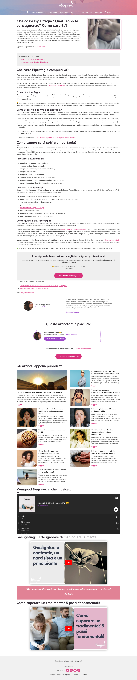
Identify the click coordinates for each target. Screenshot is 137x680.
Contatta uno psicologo (67, 275)
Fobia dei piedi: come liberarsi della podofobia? (103, 410)
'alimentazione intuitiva (112, 240)
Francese (76, 675)
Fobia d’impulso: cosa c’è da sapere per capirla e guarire (103, 452)
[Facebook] (67, 670)
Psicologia (53, 12)
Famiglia (98, 12)
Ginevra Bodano (41, 47)
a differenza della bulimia (56, 85)
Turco (85, 675)
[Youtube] (75, 670)
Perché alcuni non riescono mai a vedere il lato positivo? (40, 392)
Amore (73, 12)
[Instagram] (71, 670)
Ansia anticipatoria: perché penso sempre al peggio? (52, 471)
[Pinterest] (78, 670)
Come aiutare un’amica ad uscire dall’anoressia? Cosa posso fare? (43, 286)
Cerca (108, 12)
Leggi (19, 405)
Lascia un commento (67, 356)
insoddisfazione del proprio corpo (32, 208)
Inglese (67, 675)
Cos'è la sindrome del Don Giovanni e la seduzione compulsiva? (102, 432)
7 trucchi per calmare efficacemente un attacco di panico (105, 391)
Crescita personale (39, 12)
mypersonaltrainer (27, 292)
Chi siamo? (78, 661)
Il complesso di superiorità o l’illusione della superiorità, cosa (105, 372)
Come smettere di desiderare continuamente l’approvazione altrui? (50, 411)
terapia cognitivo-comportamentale (73, 229)
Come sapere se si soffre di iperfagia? (34, 62)
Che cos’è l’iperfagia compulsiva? (33, 59)
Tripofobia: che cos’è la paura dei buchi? (52, 431)
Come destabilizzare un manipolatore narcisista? (48, 452)
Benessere (64, 12)
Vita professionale (85, 12)
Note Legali (69, 666)
